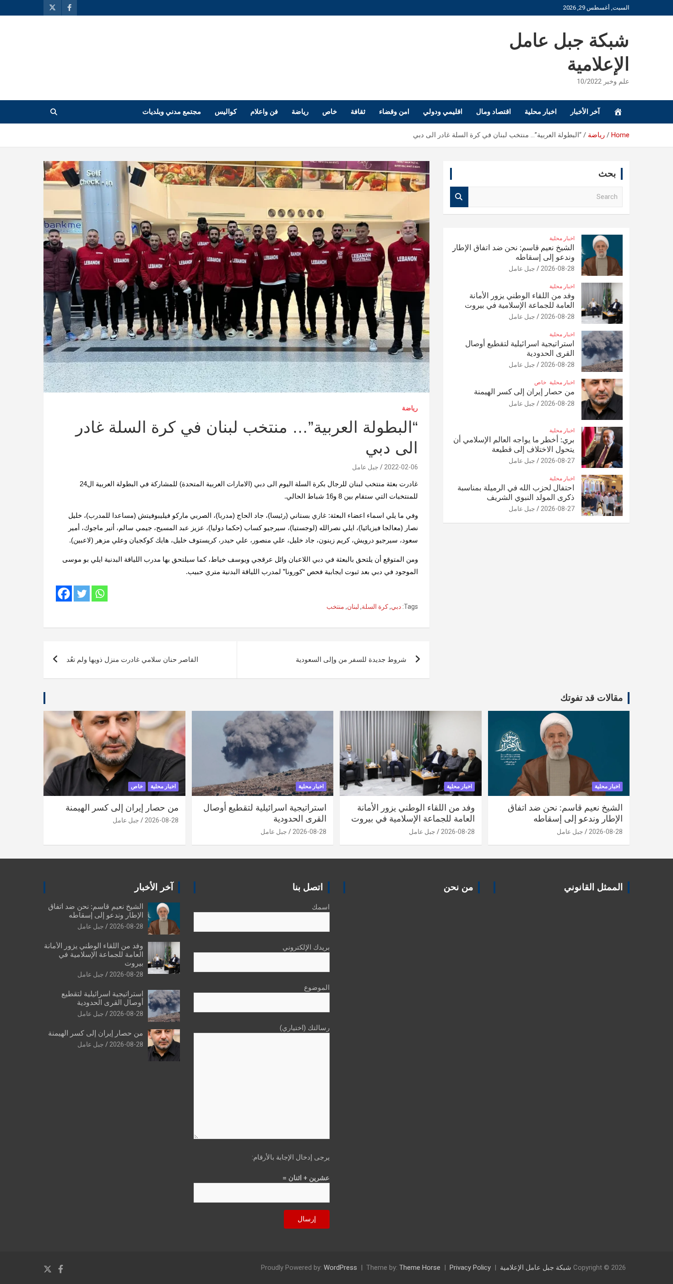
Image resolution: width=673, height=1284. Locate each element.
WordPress (340, 1267)
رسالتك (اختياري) (305, 1028)
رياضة (300, 111)
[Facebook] (64, 594)
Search (459, 197)
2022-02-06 (401, 467)
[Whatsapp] (100, 594)
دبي (396, 606)
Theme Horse (419, 1267)
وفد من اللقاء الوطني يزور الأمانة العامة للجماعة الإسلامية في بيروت (93, 954)
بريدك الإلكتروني (306, 947)
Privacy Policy (470, 1267)
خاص (329, 111)
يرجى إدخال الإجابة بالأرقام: (291, 1157)
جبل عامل (365, 467)
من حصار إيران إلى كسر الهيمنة (524, 392)
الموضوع (317, 987)
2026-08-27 (558, 460)
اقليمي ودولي (442, 111)
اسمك (321, 907)
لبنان (353, 606)
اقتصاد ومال (493, 111)
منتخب (335, 606)
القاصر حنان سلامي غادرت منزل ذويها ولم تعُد (132, 659)
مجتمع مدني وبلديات (171, 111)
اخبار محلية (541, 111)
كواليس (226, 111)
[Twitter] (82, 594)
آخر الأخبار (585, 111)
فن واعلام (264, 111)
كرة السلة (375, 606)
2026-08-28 (558, 268)
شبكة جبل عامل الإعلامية (535, 1267)
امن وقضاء (394, 111)
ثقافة (358, 111)
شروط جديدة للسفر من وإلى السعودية (351, 659)
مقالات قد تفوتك (591, 698)
